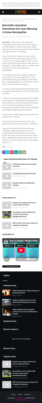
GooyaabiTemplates (21, 400)
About (20, 394)
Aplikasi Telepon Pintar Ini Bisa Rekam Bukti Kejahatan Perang (24, 301)
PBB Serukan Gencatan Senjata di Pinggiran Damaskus (25, 224)
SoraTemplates (19, 398)
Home (14, 394)
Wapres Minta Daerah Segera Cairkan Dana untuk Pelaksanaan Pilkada (25, 311)
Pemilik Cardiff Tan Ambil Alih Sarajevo (23, 184)
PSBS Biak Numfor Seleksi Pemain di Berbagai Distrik (26, 292)
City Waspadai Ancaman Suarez (24, 173)
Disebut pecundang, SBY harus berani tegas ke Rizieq (24, 204)
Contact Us (27, 394)
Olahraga (12, 19)
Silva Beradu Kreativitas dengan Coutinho (25, 165)
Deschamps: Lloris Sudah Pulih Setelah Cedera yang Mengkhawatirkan (24, 214)
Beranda (5, 19)
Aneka (5, 281)
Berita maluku (8, 37)
